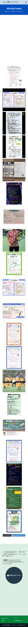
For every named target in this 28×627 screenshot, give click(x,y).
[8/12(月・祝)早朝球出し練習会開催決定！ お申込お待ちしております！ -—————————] (14, 217)
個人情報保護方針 (17, 620)
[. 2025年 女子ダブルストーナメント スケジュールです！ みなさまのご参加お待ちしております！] (14, 76)
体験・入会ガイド (5, 618)
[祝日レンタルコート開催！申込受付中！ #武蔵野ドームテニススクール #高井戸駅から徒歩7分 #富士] (14, 498)
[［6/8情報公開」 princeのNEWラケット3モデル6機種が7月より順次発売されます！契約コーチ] (14, 240)
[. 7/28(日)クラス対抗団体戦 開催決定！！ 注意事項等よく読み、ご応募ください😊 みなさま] (14, 287)
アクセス (16, 618)
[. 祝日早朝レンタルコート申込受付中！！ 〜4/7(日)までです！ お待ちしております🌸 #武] (14, 427)
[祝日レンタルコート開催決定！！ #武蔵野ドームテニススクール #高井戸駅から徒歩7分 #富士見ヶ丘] (14, 521)
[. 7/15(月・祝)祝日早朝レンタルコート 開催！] (14, 310)
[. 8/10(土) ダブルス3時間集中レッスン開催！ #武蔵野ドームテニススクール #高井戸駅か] (14, 263)
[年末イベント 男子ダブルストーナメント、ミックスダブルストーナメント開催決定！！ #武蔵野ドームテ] (14, 123)
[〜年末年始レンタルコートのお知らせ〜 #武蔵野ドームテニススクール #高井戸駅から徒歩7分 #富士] (14, 146)
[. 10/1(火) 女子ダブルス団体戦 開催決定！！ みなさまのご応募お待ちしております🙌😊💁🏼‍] (14, 193)
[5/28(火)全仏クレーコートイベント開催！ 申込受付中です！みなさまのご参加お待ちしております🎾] (14, 404)
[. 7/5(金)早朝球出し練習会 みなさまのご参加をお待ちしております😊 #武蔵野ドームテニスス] (14, 357)
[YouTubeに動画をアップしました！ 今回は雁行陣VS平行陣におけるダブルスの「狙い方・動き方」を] (14, 381)
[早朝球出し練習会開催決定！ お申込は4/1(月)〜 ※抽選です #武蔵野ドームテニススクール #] (14, 451)
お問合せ (3, 620)
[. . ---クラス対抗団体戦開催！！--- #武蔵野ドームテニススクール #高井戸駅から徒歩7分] (14, 99)
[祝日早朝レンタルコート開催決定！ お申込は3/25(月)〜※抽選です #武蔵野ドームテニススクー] (14, 474)
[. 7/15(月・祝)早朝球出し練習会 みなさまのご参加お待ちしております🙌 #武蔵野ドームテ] (14, 334)
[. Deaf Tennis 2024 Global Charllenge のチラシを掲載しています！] (14, 170)
